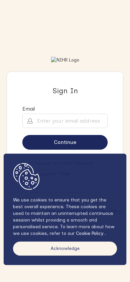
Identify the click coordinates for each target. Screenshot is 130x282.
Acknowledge (65, 248)
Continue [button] (65, 142)
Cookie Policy (90, 233)
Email (28, 109)
